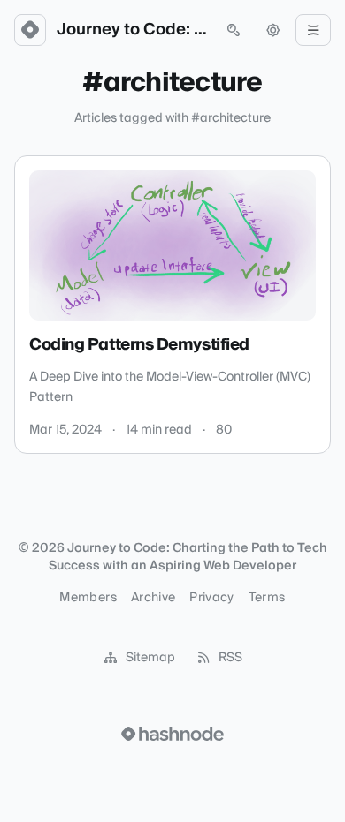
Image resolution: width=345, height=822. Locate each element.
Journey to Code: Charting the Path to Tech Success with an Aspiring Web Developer (132, 30)
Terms (267, 597)
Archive (153, 597)
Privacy (211, 597)
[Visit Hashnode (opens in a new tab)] (172, 733)
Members (87, 597)
